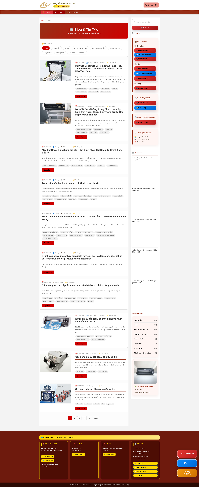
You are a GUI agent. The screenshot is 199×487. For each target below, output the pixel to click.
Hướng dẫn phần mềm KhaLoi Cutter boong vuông (143, 189)
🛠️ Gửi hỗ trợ (141, 108)
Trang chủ (43, 20)
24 (89, 418)
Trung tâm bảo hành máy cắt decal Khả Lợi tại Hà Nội (70, 183)
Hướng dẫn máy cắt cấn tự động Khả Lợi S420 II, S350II (144, 251)
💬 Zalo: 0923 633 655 (144, 54)
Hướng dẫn (56, 48)
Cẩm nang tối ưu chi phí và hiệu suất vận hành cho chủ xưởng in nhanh (80, 285)
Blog (68, 12)
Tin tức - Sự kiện (115, 48)
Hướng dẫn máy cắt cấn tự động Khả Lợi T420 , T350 (144, 220)
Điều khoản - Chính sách (77, 53)
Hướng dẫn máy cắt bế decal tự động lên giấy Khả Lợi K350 (144, 281)
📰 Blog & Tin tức (140, 471)
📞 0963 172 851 (142, 88)
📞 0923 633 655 (142, 50)
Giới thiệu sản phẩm (98, 48)
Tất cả (46, 48)
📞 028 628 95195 (142, 103)
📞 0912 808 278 (142, 78)
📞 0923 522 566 (142, 59)
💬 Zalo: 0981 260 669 (144, 73)
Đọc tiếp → (81, 96)
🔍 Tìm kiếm (145, 28)
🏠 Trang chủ (139, 463)
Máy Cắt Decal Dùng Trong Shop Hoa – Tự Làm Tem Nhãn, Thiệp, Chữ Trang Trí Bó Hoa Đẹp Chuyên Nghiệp (99, 112)
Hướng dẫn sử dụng (80, 48)
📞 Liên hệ (138, 475)
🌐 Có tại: (61, 6)
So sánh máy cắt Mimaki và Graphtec (95, 389)
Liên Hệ (75, 12)
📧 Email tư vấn (48, 460)
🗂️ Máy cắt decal (140, 467)
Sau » (96, 418)
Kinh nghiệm (60, 53)
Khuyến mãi (47, 53)
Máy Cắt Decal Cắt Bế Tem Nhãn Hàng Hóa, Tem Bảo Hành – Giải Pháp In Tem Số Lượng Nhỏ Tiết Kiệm (99, 69)
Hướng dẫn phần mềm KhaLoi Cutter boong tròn (143, 159)
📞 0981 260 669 (142, 68)
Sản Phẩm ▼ (59, 12)
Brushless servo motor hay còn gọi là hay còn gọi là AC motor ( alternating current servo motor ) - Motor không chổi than (82, 257)
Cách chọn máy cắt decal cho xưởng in (96, 357)
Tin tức (67, 48)
